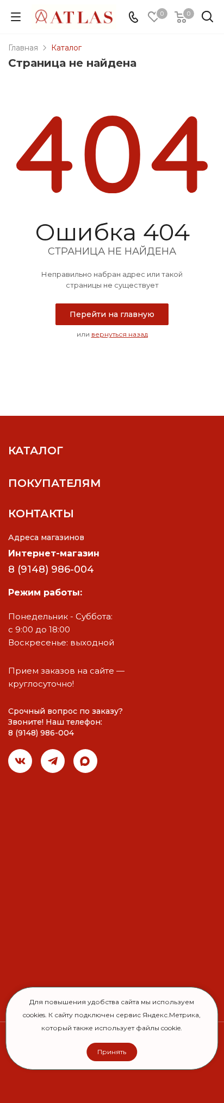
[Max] (85, 761)
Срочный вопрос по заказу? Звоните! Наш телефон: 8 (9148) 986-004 (65, 722)
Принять (111, 1052)
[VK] (20, 761)
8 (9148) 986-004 (51, 569)
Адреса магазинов (46, 537)
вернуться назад (119, 334)
